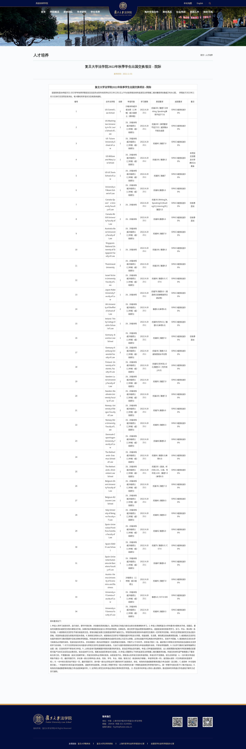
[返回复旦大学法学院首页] (123, 2)
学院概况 (54, 12)
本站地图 (188, 3)
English (200, 3)
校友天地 (208, 12)
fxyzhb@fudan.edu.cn (122, 727)
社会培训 (181, 12)
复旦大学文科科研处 (105, 744)
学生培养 (95, 12)
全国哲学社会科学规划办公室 (162, 744)
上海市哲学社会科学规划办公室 (131, 744)
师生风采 (167, 12)
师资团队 (68, 12)
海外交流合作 (151, 12)
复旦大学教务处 (84, 744)
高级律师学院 (42, 3)
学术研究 (81, 12)
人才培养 (209, 55)
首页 (43, 12)
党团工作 (194, 12)
